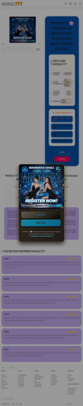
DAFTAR (41, 223)
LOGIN (41, 215)
